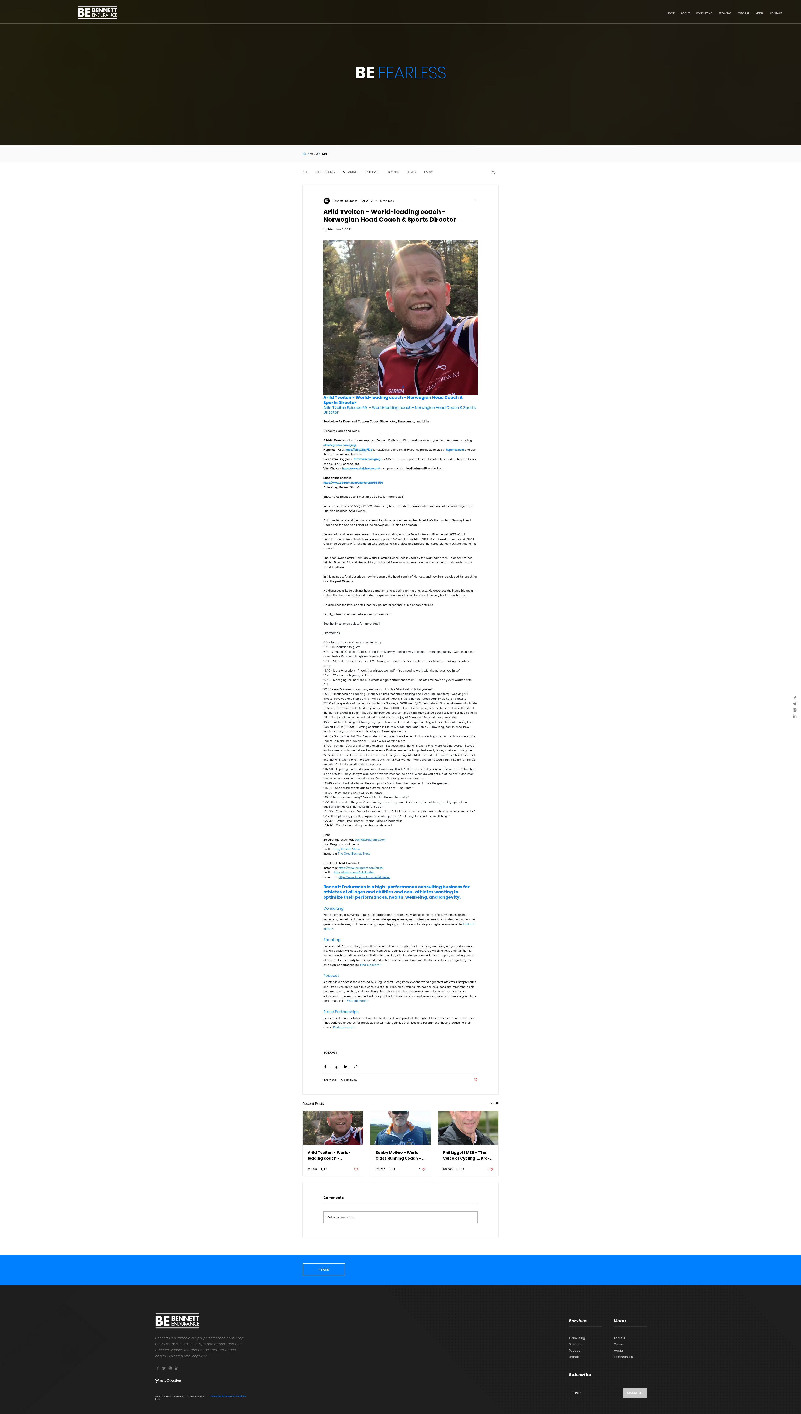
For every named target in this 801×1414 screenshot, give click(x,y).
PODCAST (373, 172)
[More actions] (475, 200)
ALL (304, 172)
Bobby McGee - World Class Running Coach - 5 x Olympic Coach (399, 1155)
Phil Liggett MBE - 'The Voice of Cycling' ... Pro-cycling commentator (466, 1155)
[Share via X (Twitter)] (336, 1067)
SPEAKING (350, 172)
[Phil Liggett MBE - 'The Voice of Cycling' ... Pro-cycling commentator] (468, 1128)
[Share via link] (356, 1067)
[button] (493, 172)
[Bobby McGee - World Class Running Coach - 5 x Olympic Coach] (400, 1128)
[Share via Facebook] (325, 1067)
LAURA (429, 172)
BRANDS (394, 172)
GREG (412, 172)
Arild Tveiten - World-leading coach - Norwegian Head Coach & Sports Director (331, 1155)
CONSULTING (325, 172)
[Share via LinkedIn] (346, 1067)
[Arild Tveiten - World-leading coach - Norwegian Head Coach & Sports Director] (333, 1128)
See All (494, 1103)
